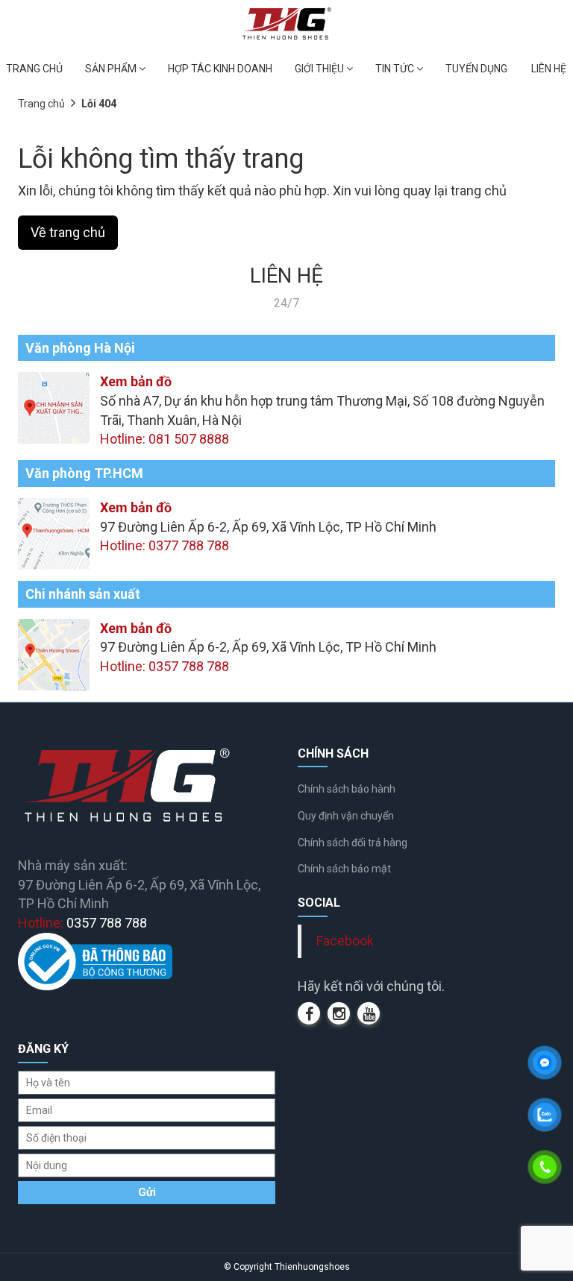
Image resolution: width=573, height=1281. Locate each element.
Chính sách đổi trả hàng (352, 843)
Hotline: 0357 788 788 (164, 666)
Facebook (345, 941)
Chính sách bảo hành (346, 789)
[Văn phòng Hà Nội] (54, 407)
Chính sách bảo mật (344, 869)
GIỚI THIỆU (320, 69)
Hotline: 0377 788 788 (164, 545)
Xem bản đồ (136, 381)
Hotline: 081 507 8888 (164, 439)
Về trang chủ (68, 232)
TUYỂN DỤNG (476, 69)
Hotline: (82, 923)
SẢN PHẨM (112, 69)
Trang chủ (41, 104)
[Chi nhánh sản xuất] (54, 653)
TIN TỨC (395, 69)
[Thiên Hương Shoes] (286, 23)
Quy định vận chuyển (346, 816)
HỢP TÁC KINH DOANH (220, 69)
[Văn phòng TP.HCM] (54, 533)
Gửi (147, 1192)
